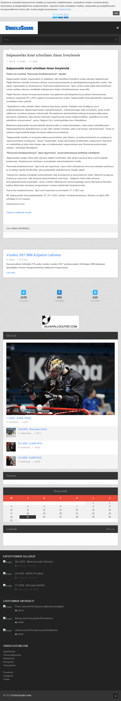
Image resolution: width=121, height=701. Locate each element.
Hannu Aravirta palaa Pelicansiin (34, 618)
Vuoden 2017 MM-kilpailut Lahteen (33, 255)
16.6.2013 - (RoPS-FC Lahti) (29, 573)
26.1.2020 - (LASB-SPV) (30, 443)
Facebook (8, 672)
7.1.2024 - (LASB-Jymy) (18, 417)
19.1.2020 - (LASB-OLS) (30, 457)
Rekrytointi (8, 662)
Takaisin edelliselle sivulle (19, 212)
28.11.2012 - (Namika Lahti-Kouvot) (34, 561)
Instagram (8, 675)
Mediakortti (8, 658)
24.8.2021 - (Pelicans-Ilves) (32, 429)
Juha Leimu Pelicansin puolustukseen (36, 630)
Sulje (116, 13)
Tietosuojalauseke (12, 655)
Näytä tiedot (65, 9)
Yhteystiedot (9, 665)
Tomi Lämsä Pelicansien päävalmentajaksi (39, 606)
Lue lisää (10, 272)
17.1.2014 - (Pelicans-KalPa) (30, 585)
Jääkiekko (26, 433)
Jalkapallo (22, 577)
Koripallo (22, 565)
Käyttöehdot (9, 651)
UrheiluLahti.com (21, 695)
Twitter (6, 679)
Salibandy (14, 422)
